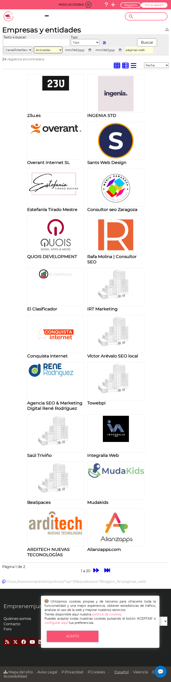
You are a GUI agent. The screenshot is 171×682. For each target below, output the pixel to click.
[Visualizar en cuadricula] (118, 67)
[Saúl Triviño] (55, 445)
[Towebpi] (115, 393)
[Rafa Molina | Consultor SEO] (116, 251)
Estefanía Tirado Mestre (52, 209)
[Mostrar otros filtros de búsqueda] (104, 43)
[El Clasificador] (55, 278)
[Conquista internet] (55, 351)
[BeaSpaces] (55, 492)
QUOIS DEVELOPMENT (52, 256)
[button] (161, 672)
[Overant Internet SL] (55, 134)
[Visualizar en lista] (134, 67)
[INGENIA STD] (116, 110)
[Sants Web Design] (116, 157)
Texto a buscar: (15, 37)
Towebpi (96, 403)
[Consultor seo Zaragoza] (116, 204)
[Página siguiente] (96, 570)
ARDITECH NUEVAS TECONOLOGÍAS (48, 552)
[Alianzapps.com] (116, 544)
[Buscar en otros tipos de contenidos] (167, 29)
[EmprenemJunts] (35, 16)
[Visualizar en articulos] (126, 67)
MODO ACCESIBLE (71, 4)
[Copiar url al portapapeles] (3, 581)
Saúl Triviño (39, 455)
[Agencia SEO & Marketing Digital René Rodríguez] (55, 375)
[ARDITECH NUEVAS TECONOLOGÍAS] (55, 535)
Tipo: (74, 37)
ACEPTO (72, 636)
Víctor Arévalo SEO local (112, 356)
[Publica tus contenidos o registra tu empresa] (113, 5)
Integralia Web (103, 455)
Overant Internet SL (48, 162)
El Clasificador (42, 308)
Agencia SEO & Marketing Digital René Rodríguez (54, 405)
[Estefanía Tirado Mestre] (55, 197)
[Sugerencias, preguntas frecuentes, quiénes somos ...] (106, 5)
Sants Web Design (106, 162)
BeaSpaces (39, 502)
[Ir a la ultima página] (107, 570)
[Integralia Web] (116, 441)
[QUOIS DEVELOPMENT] (55, 251)
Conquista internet (47, 356)
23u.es (34, 115)
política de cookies (106, 614)
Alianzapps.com (104, 549)
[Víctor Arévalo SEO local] (115, 346)
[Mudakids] (116, 477)
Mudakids (97, 502)
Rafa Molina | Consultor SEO (112, 259)
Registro (130, 5)
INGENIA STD (101, 115)
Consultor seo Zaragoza (112, 209)
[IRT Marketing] (115, 299)
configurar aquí (56, 623)
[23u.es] (55, 89)
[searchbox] (150, 16)
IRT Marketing (102, 308)
